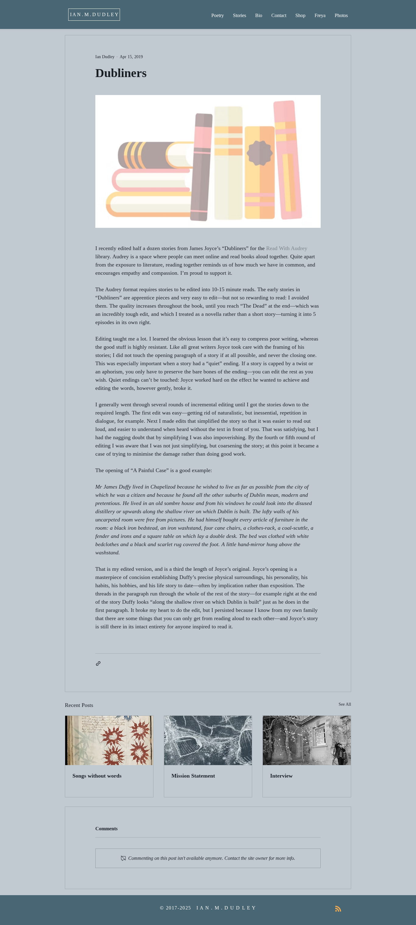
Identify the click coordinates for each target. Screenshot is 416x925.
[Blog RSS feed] (338, 909)
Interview (281, 776)
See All (345, 704)
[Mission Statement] (208, 740)
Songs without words (97, 776)
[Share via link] (98, 663)
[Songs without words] (109, 740)
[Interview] (307, 740)
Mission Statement (193, 776)
